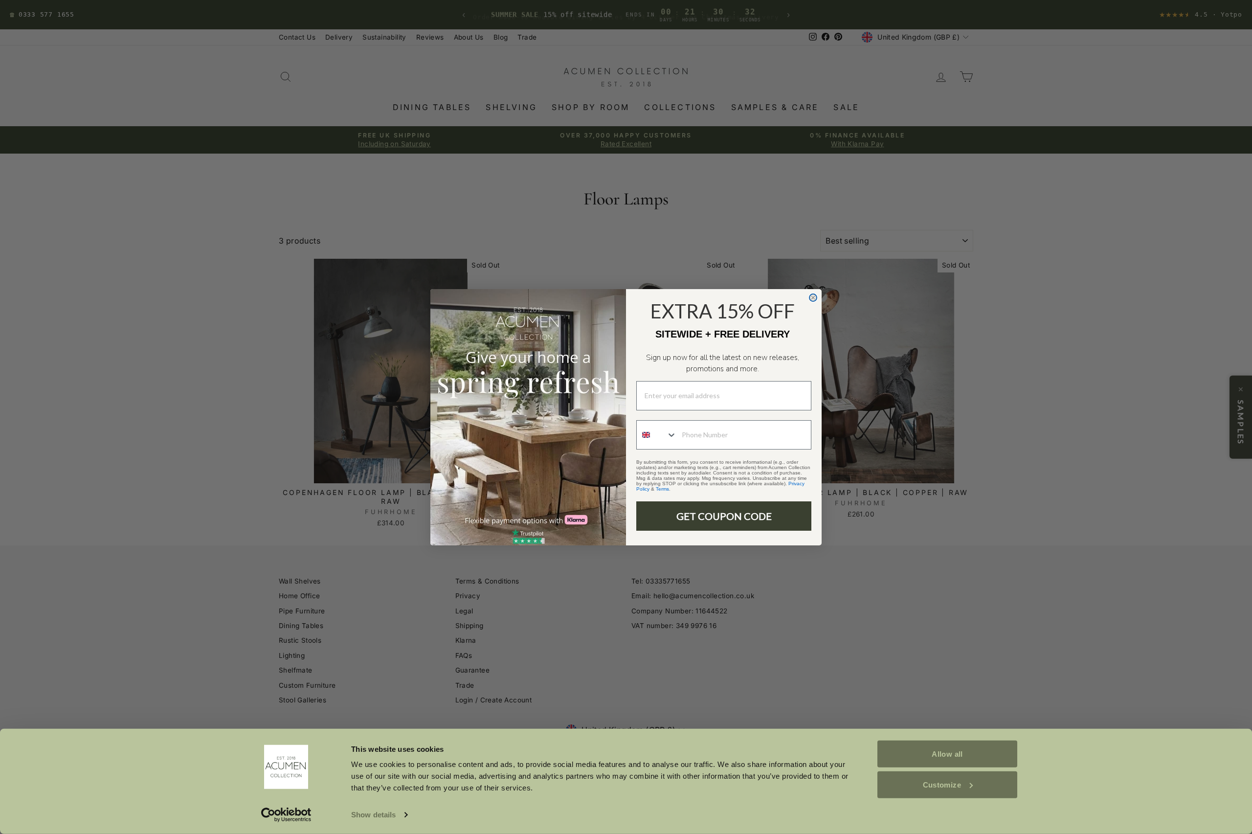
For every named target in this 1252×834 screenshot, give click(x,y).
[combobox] (657, 435)
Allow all (947, 754)
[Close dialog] (813, 297)
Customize (942, 784)
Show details (373, 815)
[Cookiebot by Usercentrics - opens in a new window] (286, 815)
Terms (662, 489)
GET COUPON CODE (724, 516)
